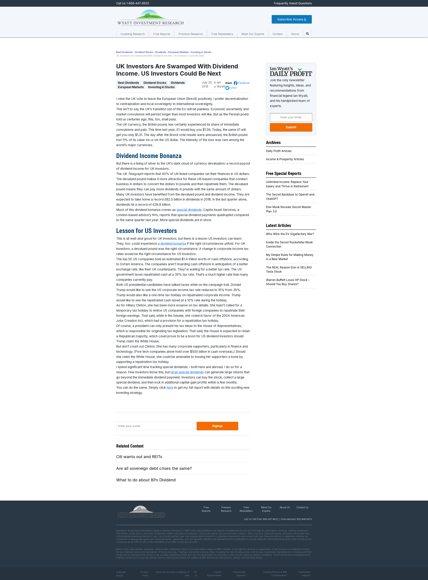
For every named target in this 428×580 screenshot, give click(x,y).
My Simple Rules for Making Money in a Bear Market (289, 257)
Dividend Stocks (144, 52)
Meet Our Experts (253, 34)
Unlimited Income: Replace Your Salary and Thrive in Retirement (287, 184)
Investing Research (133, 34)
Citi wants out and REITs (139, 456)
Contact (278, 34)
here (170, 388)
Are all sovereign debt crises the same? (154, 468)
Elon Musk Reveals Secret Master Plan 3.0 (288, 209)
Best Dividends (124, 52)
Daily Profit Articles (279, 151)
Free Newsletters (222, 34)
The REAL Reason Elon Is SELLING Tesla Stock (289, 269)
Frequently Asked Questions (293, 3)
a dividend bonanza (172, 244)
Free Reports (161, 34)
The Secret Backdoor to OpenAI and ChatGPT (290, 197)
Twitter (233, 87)
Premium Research (191, 34)
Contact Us (302, 507)
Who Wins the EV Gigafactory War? (290, 234)
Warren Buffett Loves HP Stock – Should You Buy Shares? (288, 282)
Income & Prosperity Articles (285, 159)
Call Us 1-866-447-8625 (132, 3)
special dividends (189, 210)
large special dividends (187, 372)
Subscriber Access (290, 19)
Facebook (244, 82)
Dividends (160, 52)
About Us (285, 507)
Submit (291, 127)
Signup (217, 426)
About (295, 34)
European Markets (178, 52)
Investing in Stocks (201, 52)
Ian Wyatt (221, 82)
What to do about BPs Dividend (146, 479)
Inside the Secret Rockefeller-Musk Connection (289, 244)
